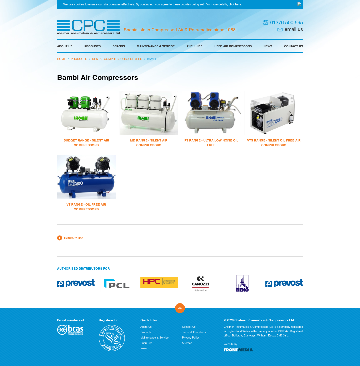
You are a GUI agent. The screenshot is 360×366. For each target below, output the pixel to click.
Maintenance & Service (156, 46)
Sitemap (187, 343)
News (268, 46)
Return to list (73, 238)
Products (92, 46)
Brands (118, 46)
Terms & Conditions (194, 332)
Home (61, 59)
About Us (64, 46)
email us (294, 29)
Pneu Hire (194, 46)
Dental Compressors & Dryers (117, 59)
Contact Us (293, 46)
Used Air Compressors (233, 46)
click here (235, 4)
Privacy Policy (191, 337)
